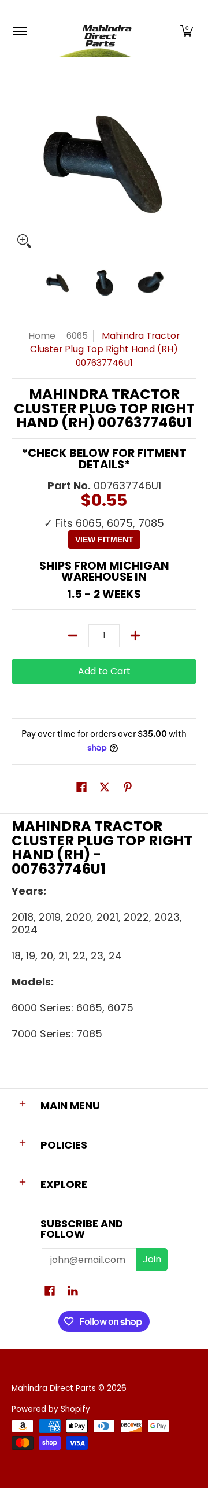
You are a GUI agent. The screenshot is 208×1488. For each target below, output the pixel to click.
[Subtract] (72, 635)
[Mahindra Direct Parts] (102, 31)
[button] (186, 31)
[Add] (135, 635)
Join (152, 1259)
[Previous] (19, 161)
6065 (77, 335)
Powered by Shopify (51, 1409)
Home (41, 335)
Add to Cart (104, 671)
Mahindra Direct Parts (54, 1388)
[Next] (188, 161)
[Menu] (19, 31)
